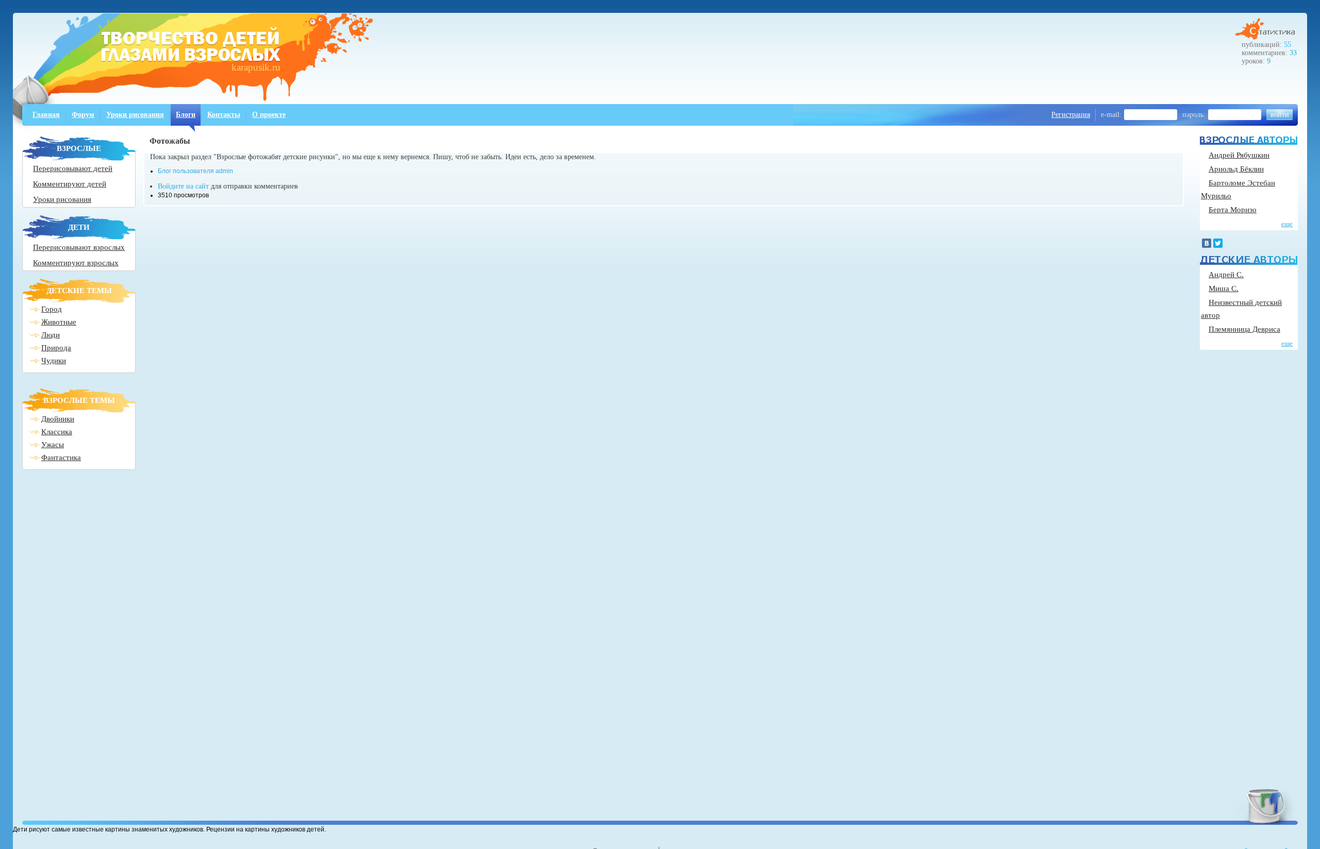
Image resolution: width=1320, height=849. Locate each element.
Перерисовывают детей (72, 168)
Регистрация (1070, 114)
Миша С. (1224, 288)
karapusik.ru (256, 67)
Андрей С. (1226, 274)
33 (1293, 53)
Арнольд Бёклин (1236, 169)
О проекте (269, 114)
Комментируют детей (69, 184)
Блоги (185, 114)
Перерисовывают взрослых (79, 247)
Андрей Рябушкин (1239, 155)
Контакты (223, 114)
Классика (56, 432)
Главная (46, 114)
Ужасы (52, 444)
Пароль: (1194, 114)
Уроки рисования (135, 114)
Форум (83, 114)
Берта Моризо (1233, 210)
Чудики (53, 360)
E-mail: (1111, 114)
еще (1287, 224)
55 (1287, 44)
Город (51, 309)
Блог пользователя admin (195, 171)
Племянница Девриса (1244, 329)
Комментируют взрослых (76, 263)
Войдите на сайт (183, 186)
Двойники (57, 419)
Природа (56, 348)
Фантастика (61, 457)
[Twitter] (1218, 243)
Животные (58, 322)
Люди (50, 335)
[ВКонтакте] (1206, 243)
